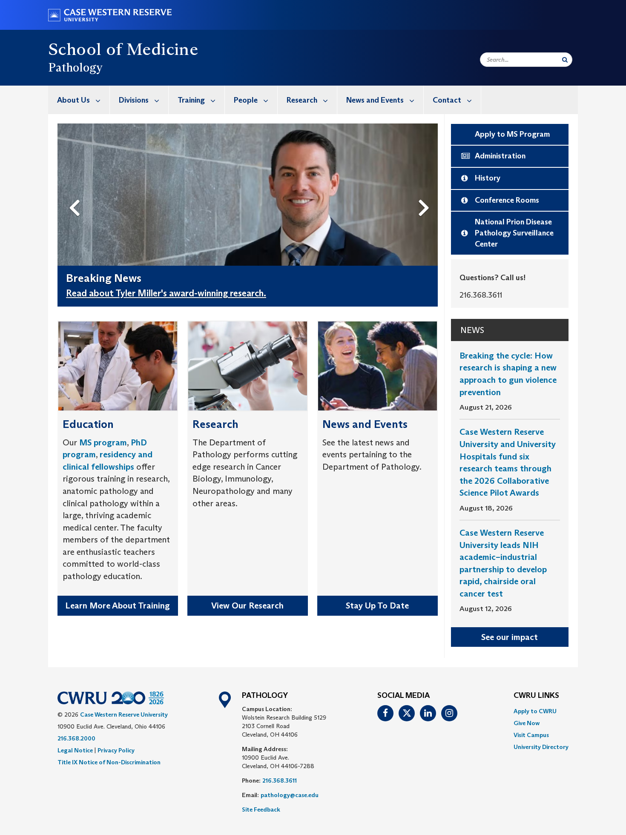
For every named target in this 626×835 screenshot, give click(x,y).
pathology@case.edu (290, 795)
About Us (73, 100)
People (246, 100)
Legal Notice (75, 750)
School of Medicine (123, 49)
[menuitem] (79, 100)
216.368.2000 (76, 738)
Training (191, 100)
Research (302, 100)
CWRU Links (536, 696)
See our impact (509, 637)
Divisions (134, 100)
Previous (76, 194)
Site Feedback (261, 809)
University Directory (541, 747)
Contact (447, 100)
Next (426, 194)
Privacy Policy (116, 750)
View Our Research (247, 605)
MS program (103, 442)
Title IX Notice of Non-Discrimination (109, 762)
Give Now (527, 723)
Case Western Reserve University (124, 714)
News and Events (375, 100)
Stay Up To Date (377, 605)
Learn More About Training (117, 605)
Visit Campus (531, 735)
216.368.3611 (279, 780)
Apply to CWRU (535, 711)
